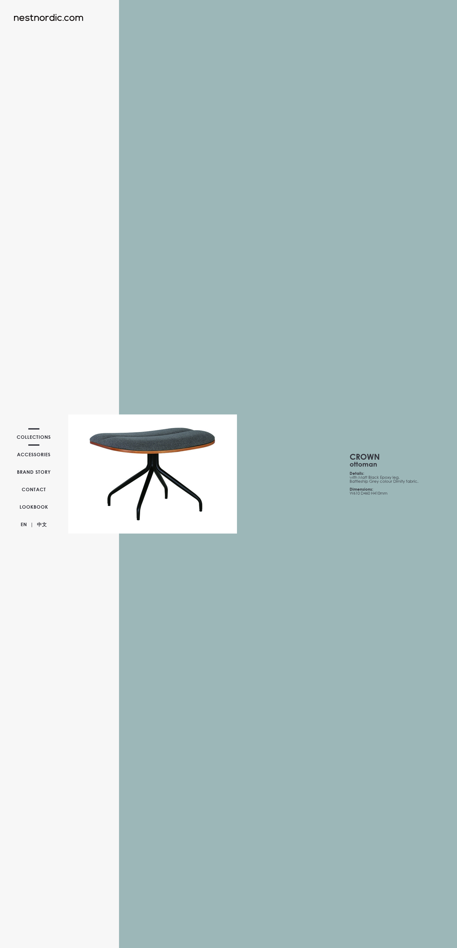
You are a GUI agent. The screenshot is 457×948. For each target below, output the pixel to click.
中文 (42, 524)
